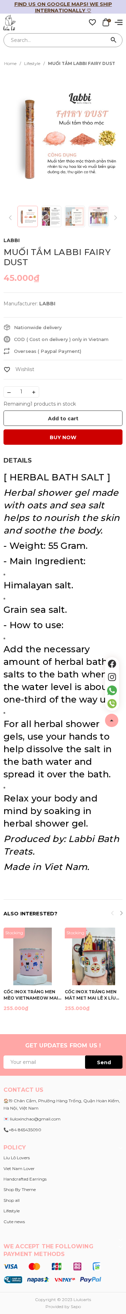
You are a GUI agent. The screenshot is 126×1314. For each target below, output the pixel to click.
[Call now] (112, 703)
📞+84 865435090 (22, 1129)
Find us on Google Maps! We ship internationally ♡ (63, 7)
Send (104, 1062)
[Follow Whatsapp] (112, 690)
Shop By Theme (20, 1189)
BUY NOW (63, 437)
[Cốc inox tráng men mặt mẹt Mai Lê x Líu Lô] (93, 956)
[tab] (18, 460)
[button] (121, 913)
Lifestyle (12, 1210)
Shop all (12, 1200)
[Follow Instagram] (112, 677)
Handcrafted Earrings (25, 1179)
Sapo (76, 1306)
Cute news (14, 1221)
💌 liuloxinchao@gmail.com (32, 1118)
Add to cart (63, 418)
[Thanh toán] (52, 1272)
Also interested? (30, 913)
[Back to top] (111, 720)
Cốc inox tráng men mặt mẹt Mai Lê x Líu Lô (91, 994)
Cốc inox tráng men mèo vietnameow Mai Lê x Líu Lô (31, 994)
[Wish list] (92, 22)
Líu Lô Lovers (17, 1157)
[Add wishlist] (19, 369)
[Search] (113, 40)
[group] (63, 137)
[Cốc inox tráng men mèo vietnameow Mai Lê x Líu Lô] (32, 956)
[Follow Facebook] (112, 663)
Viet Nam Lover (19, 1168)
